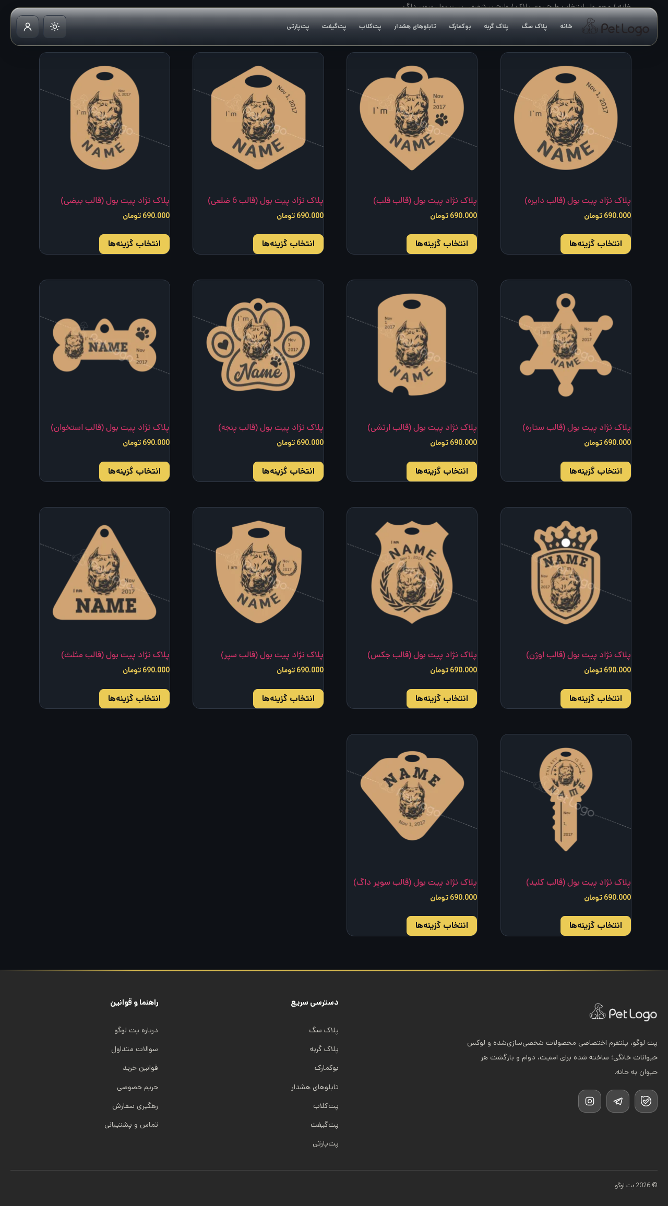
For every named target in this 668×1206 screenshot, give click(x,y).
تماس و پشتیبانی (131, 1124)
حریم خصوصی (137, 1087)
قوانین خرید (140, 1068)
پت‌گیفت (334, 26)
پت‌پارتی (298, 26)
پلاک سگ (534, 26)
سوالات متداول (134, 1049)
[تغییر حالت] (54, 26)
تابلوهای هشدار (415, 26)
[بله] (646, 1101)
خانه (566, 26)
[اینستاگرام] (589, 1101)
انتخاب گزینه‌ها (595, 244)
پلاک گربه (496, 26)
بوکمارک (460, 26)
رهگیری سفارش (135, 1106)
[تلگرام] (617, 1101)
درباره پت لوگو (136, 1030)
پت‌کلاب (370, 26)
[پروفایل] (27, 26)
